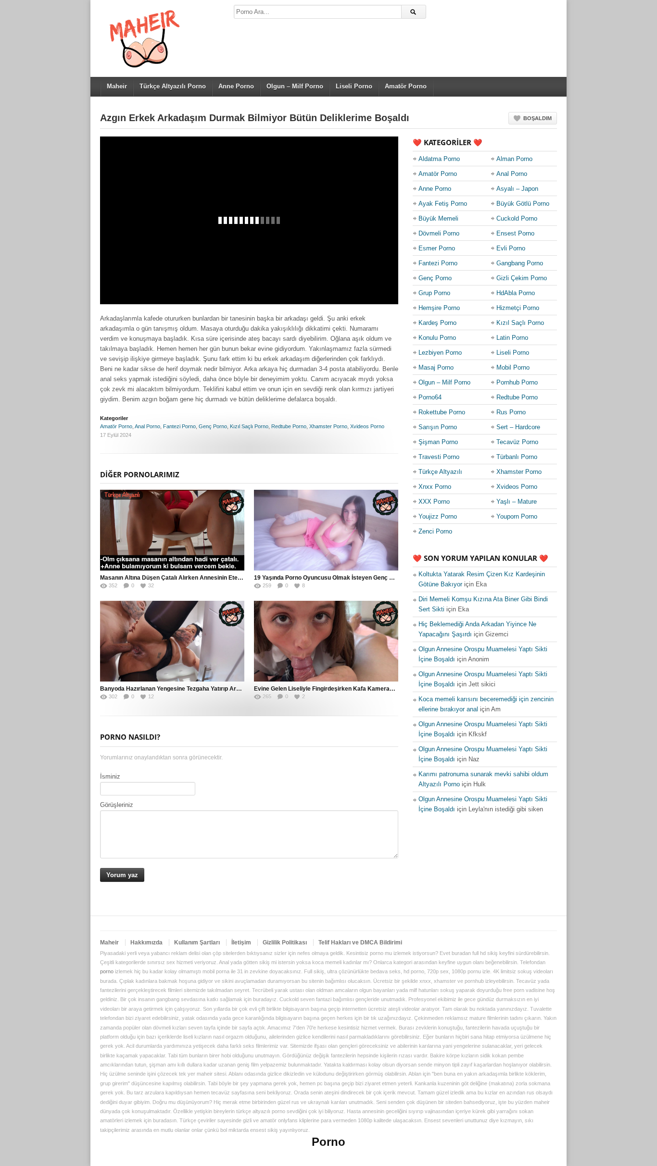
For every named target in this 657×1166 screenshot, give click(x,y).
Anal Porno (147, 426)
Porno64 (430, 397)
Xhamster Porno (328, 426)
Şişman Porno (438, 442)
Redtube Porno (288, 426)
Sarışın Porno (437, 427)
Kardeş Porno (437, 322)
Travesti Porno (438, 456)
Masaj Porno (436, 367)
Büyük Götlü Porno (522, 203)
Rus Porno (511, 412)
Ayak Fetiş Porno (442, 203)
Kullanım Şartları (197, 942)
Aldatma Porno (439, 158)
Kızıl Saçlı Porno (249, 426)
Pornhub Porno (517, 382)
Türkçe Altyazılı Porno (172, 86)
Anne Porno (236, 86)
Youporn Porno (516, 516)
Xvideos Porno (367, 426)
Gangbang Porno (519, 263)
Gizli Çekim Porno (521, 278)
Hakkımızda (146, 942)
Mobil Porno (513, 367)
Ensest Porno (515, 233)
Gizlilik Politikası (285, 942)
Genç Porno (213, 426)
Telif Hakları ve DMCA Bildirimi (360, 942)
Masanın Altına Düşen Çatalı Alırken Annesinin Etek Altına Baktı (187, 577)
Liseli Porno (354, 86)
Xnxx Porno (434, 486)
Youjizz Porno (437, 516)
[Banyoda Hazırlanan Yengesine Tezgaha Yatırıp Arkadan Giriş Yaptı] (172, 641)
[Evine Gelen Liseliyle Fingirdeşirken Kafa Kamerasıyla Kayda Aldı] (326, 641)
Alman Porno (514, 158)
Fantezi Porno (179, 426)
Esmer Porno (436, 248)
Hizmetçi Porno (517, 307)
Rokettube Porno (441, 412)
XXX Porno (434, 501)
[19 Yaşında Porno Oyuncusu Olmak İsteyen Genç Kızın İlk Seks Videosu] (326, 530)
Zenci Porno (435, 531)
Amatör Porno (406, 86)
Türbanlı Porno (516, 456)
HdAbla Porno (515, 293)
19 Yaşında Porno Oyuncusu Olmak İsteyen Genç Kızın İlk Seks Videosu (351, 577)
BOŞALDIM (537, 118)
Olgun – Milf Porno (294, 86)
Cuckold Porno (516, 218)
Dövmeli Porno (438, 233)
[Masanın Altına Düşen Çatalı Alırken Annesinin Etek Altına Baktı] (172, 530)
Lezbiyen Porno (440, 352)
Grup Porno (434, 293)
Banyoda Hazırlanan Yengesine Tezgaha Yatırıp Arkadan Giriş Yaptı (191, 688)
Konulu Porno (437, 337)
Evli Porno (510, 248)
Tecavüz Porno (517, 442)
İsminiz (110, 776)
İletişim (241, 942)
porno (107, 971)
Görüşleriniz (116, 804)
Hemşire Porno (439, 307)
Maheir (117, 86)
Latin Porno (512, 337)
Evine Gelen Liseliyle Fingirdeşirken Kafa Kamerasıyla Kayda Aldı (344, 688)
